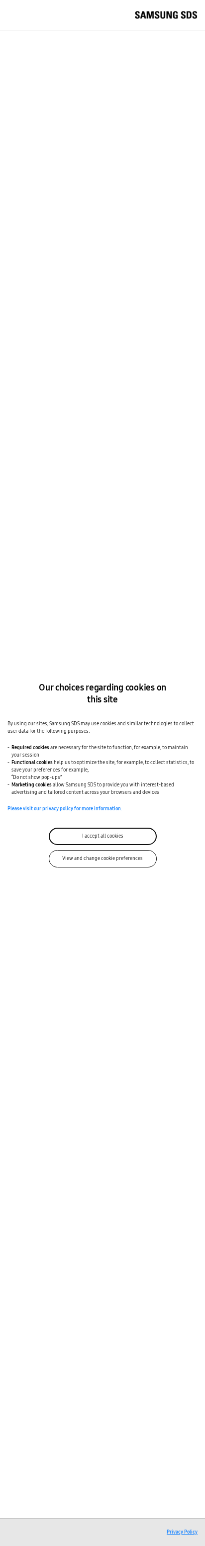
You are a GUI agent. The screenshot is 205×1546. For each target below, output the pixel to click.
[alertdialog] (102, 773)
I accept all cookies (102, 836)
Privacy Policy (182, 1532)
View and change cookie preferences (102, 858)
